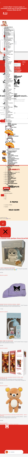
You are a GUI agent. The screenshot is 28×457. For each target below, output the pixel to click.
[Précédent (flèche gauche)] (1, 456)
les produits (14, 169)
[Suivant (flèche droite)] (5, 456)
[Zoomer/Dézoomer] (1, 454)
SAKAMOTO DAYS (9, 112)
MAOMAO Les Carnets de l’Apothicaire (9, 99)
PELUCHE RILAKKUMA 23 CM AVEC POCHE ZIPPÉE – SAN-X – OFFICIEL (14, 415)
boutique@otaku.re (7, 432)
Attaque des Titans (9, 54)
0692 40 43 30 (7, 430)
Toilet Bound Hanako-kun (9, 118)
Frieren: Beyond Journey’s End (8, 79)
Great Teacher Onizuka (8, 87)
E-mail (1, 110)
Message (2, 112)
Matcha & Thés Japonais (8, 32)
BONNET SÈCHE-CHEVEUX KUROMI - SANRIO (10, 304)
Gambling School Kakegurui (8, 82)
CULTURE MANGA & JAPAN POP (8, 28)
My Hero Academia (9, 102)
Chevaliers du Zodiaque (8, 64)
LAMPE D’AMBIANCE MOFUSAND (7, 267)
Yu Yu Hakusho (8, 122)
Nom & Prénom (3, 106)
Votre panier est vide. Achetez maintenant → (10, 424)
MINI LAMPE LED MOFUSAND (6, 340)
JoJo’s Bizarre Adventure (8, 91)
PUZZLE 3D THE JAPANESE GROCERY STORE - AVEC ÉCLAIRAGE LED (11, 378)
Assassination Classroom (8, 53)
